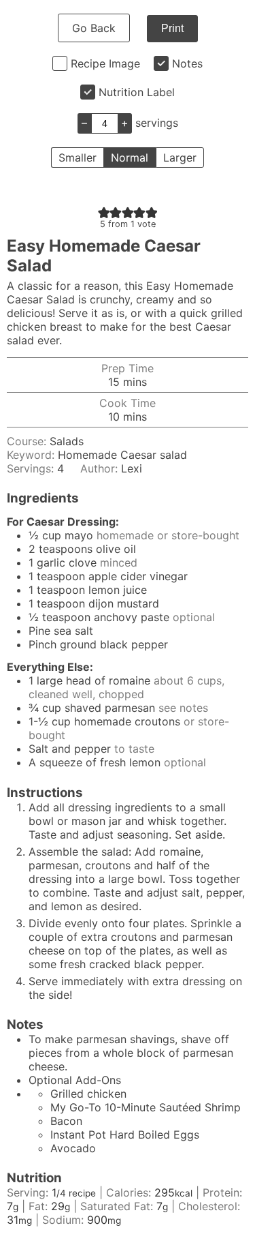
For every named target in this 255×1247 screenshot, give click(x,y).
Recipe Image (105, 63)
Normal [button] (129, 157)
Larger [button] (180, 157)
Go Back (94, 28)
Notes (187, 63)
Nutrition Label (137, 92)
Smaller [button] (77, 157)
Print (172, 28)
